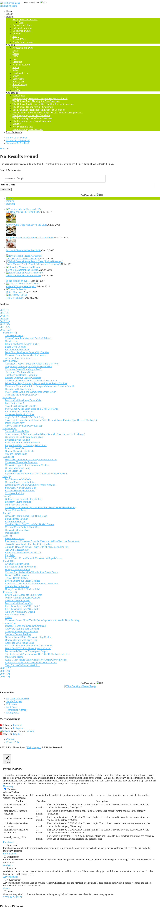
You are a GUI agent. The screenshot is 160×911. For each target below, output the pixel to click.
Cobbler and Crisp (21, 30)
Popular (10, 201)
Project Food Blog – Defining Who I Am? (26, 445)
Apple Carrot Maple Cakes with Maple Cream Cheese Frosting (36, 659)
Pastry (15, 36)
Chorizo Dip (11, 341)
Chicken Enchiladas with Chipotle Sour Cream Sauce (31, 572)
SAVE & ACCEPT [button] (12, 897)
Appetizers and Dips (22, 47)
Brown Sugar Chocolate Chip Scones (23, 594)
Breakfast (17, 61)
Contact (10, 739)
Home (9, 11)
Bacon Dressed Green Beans (19, 411)
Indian (15, 67)
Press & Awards (14, 132)
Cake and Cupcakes (22, 28)
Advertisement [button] (10, 876)
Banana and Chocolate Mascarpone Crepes (26, 651)
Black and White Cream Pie (18, 603)
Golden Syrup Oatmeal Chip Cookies (23, 499)
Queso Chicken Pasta (15, 510)
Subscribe (5, 189)
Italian (15, 70)
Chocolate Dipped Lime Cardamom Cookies (27, 465)
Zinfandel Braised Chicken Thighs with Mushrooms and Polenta (37, 547)
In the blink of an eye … (18, 280)
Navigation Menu (8, 5)
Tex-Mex (17, 90)
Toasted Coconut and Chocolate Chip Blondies (28, 544)
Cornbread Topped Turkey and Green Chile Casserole (31, 363)
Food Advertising (30, 2)
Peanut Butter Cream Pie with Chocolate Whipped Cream (33, 558)
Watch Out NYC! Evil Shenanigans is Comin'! (28, 648)
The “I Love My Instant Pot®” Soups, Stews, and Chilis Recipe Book (47, 112)
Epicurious (11, 704)
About (9, 14)
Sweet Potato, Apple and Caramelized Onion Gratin (30, 391)
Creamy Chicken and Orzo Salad (21, 631)
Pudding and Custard (22, 42)
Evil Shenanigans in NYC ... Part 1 (22, 609)
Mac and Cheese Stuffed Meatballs (23, 250)
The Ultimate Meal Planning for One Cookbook (36, 101)
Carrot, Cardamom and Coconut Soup (23, 425)
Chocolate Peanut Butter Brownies (22, 628)
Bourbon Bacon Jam (15, 521)
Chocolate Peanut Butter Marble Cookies (25, 355)
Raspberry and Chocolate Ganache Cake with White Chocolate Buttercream (42, 541)
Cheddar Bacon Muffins (17, 586)
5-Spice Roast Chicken (16, 578)
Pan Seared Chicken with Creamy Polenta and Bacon (31, 583)
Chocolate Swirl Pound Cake (19, 642)
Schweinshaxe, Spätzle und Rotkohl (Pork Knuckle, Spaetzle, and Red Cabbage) (45, 434)
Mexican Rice (12, 532)
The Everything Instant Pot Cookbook (31, 115)
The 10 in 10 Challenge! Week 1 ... (22, 665)
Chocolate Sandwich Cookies (19, 414)
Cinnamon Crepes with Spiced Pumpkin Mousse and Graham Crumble (40, 386)
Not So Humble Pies (22, 126)
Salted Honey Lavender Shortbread (22, 442)
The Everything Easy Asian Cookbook (31, 121)
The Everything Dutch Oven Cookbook (32, 118)
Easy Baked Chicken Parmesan (20, 566)
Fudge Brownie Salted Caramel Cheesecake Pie (29, 237)
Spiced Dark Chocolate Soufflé (20, 406)
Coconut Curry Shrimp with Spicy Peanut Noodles (30, 485)
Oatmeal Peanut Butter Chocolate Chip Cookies (28, 637)
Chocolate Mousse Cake (17, 530)
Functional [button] (8, 842)
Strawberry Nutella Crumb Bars (20, 487)
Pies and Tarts (19, 39)
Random (10, 203)
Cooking (10, 45)
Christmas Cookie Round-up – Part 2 (23, 369)
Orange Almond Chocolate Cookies (22, 597)
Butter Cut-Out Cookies (17, 575)
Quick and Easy (20, 73)
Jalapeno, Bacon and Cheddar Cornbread (25, 626)
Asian (15, 50)
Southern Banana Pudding (18, 634)
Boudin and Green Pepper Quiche (22, 344)
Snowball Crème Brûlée (17, 431)
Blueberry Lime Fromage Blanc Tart (23, 552)
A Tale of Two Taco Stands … (20, 358)
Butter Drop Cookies (15, 346)
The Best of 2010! (15, 297)
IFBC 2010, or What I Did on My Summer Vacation (31, 459)
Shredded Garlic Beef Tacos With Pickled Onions (29, 524)
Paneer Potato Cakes (15, 448)
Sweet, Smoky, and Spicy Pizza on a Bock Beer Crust (31, 408)
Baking (9, 16)
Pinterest (17, 725)
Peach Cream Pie (13, 470)
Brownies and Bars (21, 25)
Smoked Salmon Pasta (16, 454)
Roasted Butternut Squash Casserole (23, 377)
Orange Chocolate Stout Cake (20, 451)
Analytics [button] (7, 865)
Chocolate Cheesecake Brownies (21, 462)
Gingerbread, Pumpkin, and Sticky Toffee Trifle (28, 366)
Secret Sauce (18, 95)
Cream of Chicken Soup (17, 563)
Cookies (16, 33)
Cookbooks (12, 92)
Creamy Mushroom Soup (17, 468)
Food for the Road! (14, 403)
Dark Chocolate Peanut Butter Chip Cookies (27, 352)
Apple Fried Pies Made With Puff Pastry (25, 417)
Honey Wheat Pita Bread (17, 569)
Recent (9, 198)
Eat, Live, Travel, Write (17, 698)
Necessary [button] (8, 786)
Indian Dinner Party (15, 423)
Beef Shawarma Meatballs (18, 479)
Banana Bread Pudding (16, 518)
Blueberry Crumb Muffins (18, 501)
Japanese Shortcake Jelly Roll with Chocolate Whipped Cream (36, 473)
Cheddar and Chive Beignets (19, 389)
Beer (21, 22)
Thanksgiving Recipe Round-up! (21, 375)
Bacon (15, 53)
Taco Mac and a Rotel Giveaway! (23, 258)
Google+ (17, 734)
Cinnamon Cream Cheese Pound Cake (24, 437)
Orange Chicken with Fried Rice (21, 640)
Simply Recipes (14, 701)
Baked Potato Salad (14, 538)
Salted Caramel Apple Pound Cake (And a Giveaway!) (33, 264)
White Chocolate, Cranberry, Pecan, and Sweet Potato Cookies (36, 383)
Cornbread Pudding (14, 493)
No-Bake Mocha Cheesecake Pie (22, 212)
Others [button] (6, 888)
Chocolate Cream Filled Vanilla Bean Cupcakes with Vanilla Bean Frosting (42, 620)
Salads (15, 76)
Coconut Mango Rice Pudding (20, 482)
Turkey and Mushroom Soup (19, 372)
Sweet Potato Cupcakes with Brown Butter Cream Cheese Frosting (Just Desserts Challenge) (51, 420)
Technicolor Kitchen (16, 709)
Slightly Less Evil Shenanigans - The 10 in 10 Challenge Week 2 (37, 654)
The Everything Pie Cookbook (27, 129)
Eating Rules (12, 712)
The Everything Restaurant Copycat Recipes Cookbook (40, 98)
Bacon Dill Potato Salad (17, 349)
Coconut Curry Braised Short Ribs (22, 527)
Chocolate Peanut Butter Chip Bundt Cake (26, 516)
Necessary (12, 789)
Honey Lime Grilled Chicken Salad (22, 589)
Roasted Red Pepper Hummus (20, 490)
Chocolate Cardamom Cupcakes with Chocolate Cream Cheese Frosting (40, 507)
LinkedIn (30, 731)
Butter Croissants (14, 292)
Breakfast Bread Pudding (17, 439)
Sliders (8, 617)
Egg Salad (10, 555)
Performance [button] (9, 853)
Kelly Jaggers (34, 747)
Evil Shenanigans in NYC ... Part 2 (22, 606)
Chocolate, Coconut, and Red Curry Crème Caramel (31, 380)
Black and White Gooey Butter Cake (23, 400)
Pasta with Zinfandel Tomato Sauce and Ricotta (28, 645)
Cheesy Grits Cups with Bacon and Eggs (26, 224)
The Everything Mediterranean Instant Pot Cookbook (38, 109)
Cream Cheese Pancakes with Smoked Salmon (28, 338)
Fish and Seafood (21, 64)
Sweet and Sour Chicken (17, 600)
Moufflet (16, 123)
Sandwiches (18, 78)
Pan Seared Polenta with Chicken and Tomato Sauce (31, 662)
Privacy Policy (13, 742)
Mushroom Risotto (14, 657)
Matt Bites (11, 707)
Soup (15, 87)
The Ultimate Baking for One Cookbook (32, 107)
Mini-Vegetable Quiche (16, 504)
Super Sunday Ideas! (15, 614)
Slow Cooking (19, 84)
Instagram (18, 728)
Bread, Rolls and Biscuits (25, 19)
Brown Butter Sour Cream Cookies (22, 580)
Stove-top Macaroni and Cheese (22, 269)
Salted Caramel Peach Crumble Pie (23, 275)
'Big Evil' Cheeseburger (16, 549)
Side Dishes (18, 81)
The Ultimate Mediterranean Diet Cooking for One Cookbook (43, 104)
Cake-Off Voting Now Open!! (21, 286)
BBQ (15, 56)
